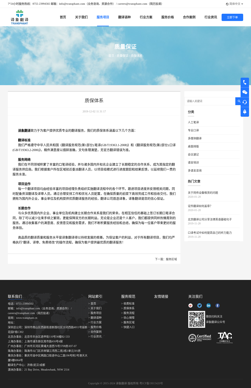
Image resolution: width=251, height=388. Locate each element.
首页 (63, 17)
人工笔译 (193, 122)
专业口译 (193, 130)
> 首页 (92, 303)
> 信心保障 (128, 317)
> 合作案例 (95, 331)
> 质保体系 (128, 308)
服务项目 (103, 17)
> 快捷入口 (128, 327)
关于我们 (81, 17)
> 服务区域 (128, 322)
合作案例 (189, 17)
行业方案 (146, 17)
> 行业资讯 (95, 336)
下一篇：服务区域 (166, 259)
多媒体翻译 (195, 138)
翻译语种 (124, 17)
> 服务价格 (95, 327)
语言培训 (193, 162)
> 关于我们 (95, 308)
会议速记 (193, 154)
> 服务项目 (95, 312)
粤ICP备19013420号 (151, 383)
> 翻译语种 (95, 317)
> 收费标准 (128, 303)
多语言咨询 (195, 170)
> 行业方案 (95, 322)
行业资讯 (211, 17)
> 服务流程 (128, 312)
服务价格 (167, 17)
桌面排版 (193, 146)
